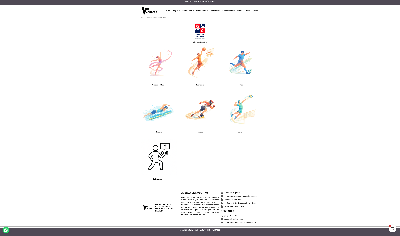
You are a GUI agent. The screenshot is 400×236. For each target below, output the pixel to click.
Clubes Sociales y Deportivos (207, 11)
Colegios (175, 11)
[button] (6, 230)
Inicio (168, 11)
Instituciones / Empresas (231, 11)
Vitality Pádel (187, 11)
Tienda (148, 18)
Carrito (247, 11)
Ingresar (255, 11)
